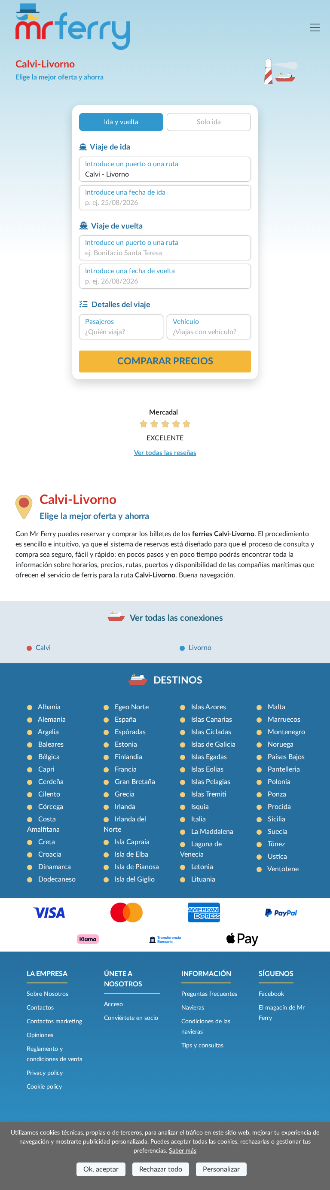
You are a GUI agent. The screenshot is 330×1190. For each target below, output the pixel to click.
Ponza (277, 794)
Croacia (49, 854)
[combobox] (165, 174)
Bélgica (49, 757)
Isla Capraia (132, 842)
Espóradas (130, 732)
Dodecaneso (57, 879)
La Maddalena (212, 831)
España (125, 719)
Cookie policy (44, 1087)
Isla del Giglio (135, 879)
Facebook (271, 994)
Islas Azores (208, 707)
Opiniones (40, 1035)
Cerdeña (51, 781)
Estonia (126, 744)
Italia (198, 819)
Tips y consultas (202, 1046)
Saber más (182, 1151)
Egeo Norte (132, 707)
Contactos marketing (54, 1022)
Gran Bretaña (135, 781)
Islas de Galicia (213, 744)
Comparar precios (165, 361)
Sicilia (276, 819)
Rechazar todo (160, 1169)
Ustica (277, 856)
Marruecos (284, 719)
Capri (46, 769)
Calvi (43, 647)
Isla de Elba (131, 854)
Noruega (280, 744)
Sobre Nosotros (47, 994)
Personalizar (221, 1169)
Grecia (124, 794)
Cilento (49, 794)
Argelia (48, 732)
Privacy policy (45, 1073)
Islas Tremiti (208, 794)
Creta (46, 842)
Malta (276, 707)
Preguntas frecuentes (209, 994)
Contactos (40, 1008)
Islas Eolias (207, 769)
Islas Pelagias (210, 781)
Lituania (203, 879)
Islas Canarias (211, 719)
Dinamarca (54, 867)
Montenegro (286, 732)
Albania (49, 707)
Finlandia (128, 757)
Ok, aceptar (101, 1169)
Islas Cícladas (211, 732)
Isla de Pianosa (137, 867)
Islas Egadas (209, 757)
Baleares (51, 744)
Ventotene (283, 869)
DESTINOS (177, 680)
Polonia (279, 781)
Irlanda (125, 806)
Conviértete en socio (131, 1018)
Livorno (200, 647)
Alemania (52, 719)
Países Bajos (286, 757)
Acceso (113, 1004)
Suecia (277, 831)
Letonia (202, 867)
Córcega (50, 806)
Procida (279, 806)
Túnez (276, 844)
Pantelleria (284, 769)
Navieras (192, 1008)
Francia (126, 769)
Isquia (200, 806)
